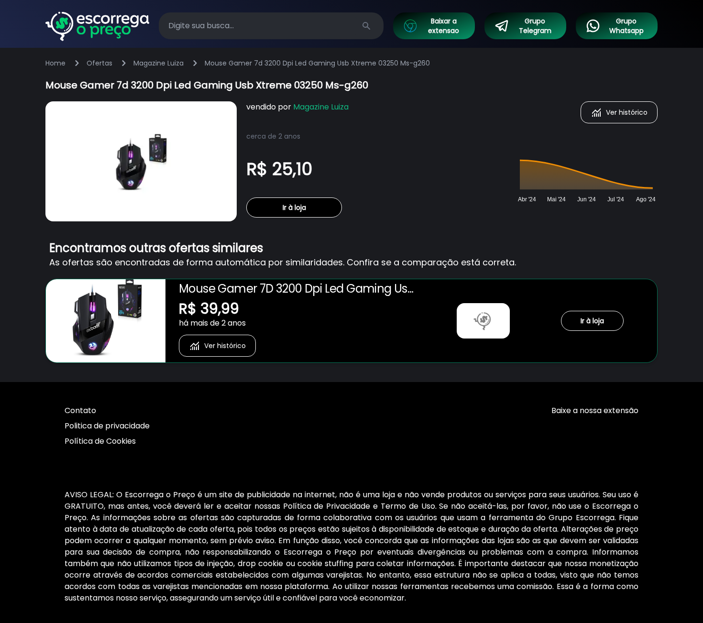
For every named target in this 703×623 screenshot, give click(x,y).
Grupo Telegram (535, 25)
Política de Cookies (100, 441)
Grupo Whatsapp (626, 25)
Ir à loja (294, 207)
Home (55, 63)
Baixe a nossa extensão (594, 410)
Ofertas (99, 63)
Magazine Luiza (158, 63)
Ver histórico (627, 112)
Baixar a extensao (443, 25)
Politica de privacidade (107, 425)
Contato (80, 410)
